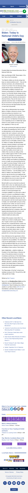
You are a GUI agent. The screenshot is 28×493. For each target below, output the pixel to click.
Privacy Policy (19, 472)
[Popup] (24, 11)
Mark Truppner (10, 278)
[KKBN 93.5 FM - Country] (18, 460)
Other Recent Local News (11, 318)
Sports (12, 6)
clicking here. (5, 285)
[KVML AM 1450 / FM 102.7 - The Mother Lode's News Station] (14, 456)
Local (3, 16)
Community (22, 6)
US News (19, 16)
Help (17, 468)
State (11, 16)
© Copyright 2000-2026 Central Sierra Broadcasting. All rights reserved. (14, 477)
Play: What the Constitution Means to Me (13, 438)
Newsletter (22, 468)
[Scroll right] (27, 6)
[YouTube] (14, 483)
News (4, 6)
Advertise (11, 468)
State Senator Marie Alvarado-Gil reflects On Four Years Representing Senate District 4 (15, 338)
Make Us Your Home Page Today (11, 406)
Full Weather (13, 22)
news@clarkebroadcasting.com (10, 290)
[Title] (23, 483)
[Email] (18, 483)
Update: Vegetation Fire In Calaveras (14, 347)
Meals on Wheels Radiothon (9, 423)
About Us (5, 468)
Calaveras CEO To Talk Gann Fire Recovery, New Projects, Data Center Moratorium (14, 323)
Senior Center (5, 425)
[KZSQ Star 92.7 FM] (7, 460)
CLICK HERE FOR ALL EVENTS (14, 448)
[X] (5, 483)
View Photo (14, 66)
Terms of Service (9, 472)
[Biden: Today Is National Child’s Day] (13, 62)
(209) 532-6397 (20, 287)
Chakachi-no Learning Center (9, 432)
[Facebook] (9, 483)
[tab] (4, 419)
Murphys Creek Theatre (8, 440)
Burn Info (19, 22)
